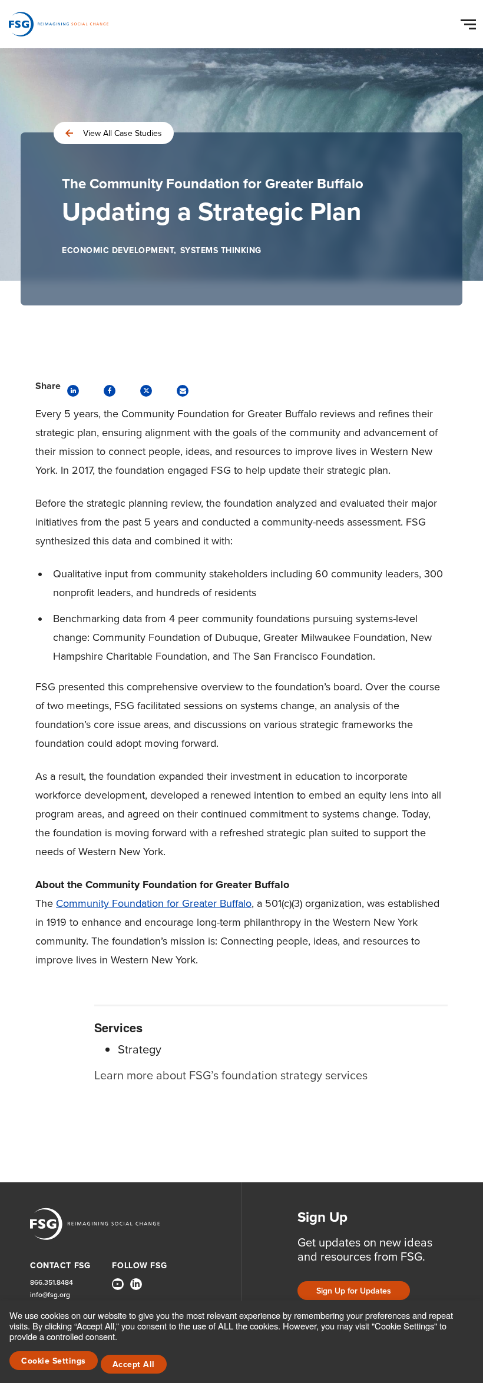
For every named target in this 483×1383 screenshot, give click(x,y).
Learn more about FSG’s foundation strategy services (231, 1075)
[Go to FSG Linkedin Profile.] (136, 1284)
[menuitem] (118, 1288)
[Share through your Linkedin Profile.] (73, 391)
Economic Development (118, 250)
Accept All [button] (134, 1364)
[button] (470, 22)
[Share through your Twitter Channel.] (146, 391)
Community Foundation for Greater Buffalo (154, 903)
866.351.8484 (51, 1282)
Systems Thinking (221, 250)
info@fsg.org (50, 1295)
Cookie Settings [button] (53, 1361)
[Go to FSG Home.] (58, 24)
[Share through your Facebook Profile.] (109, 391)
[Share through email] (182, 391)
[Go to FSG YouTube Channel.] (118, 1284)
